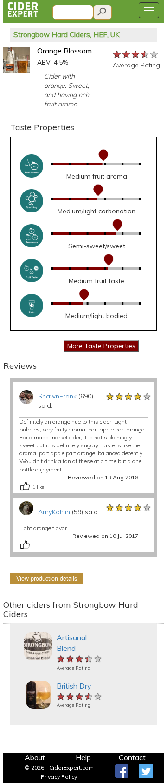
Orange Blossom (64, 50)
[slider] (136, 54)
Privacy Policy (59, 776)
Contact (132, 757)
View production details (46, 578)
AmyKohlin (54, 512)
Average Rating (136, 65)
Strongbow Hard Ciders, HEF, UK (66, 34)
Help (83, 757)
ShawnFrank (57, 396)
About (35, 757)
